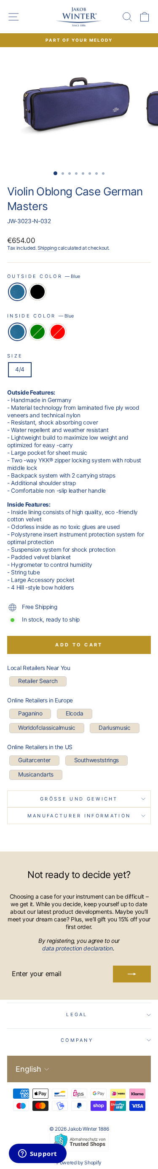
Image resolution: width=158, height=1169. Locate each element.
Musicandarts (36, 774)
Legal (77, 1014)
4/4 (19, 369)
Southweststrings (96, 760)
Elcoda (74, 713)
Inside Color (40, 316)
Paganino (30, 713)
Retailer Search (38, 681)
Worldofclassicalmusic (46, 727)
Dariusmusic (114, 727)
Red (57, 331)
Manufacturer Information (79, 816)
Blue (17, 291)
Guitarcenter (34, 760)
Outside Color (43, 276)
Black (37, 291)
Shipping (46, 248)
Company (77, 1040)
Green (37, 331)
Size (15, 356)
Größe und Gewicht (79, 799)
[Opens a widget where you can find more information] (37, 1154)
